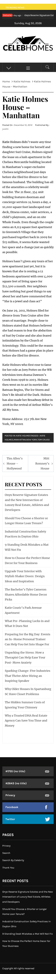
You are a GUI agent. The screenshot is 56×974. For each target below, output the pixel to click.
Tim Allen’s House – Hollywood (15, 463)
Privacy (10, 795)
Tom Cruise (43, 439)
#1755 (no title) (15, 771)
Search (6, 852)
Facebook (11, 807)
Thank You (8, 867)
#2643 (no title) (16, 783)
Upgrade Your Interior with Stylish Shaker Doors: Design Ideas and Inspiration (25, 576)
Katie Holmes (11, 142)
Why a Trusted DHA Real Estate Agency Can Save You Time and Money (26, 720)
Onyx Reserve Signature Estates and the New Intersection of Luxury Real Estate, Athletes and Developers (27, 896)
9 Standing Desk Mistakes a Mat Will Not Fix (27, 933)
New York (31, 439)
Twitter (10, 819)
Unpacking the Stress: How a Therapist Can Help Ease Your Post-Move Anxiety (25, 657)
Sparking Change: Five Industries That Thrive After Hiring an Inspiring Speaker (27, 676)
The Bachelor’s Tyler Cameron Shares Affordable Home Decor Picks (26, 594)
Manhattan (20, 439)
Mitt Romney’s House (42, 463)
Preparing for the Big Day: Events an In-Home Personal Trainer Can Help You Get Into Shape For (27, 639)
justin (5, 129)
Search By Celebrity (13, 860)
